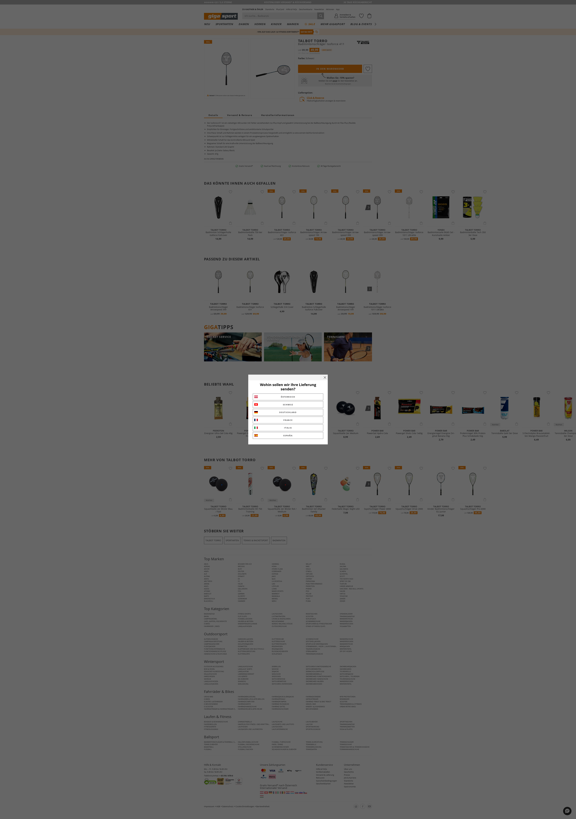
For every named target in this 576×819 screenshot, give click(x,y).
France (287, 420)
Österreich (288, 396)
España (287, 435)
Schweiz (288, 404)
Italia (288, 427)
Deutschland (288, 412)
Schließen (325, 377)
